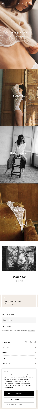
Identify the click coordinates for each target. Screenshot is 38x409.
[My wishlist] (22, 3)
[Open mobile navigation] (34, 3)
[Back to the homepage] (4, 3)
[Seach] (18, 3)
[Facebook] (31, 342)
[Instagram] (26, 342)
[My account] (26, 3)
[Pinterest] (35, 342)
